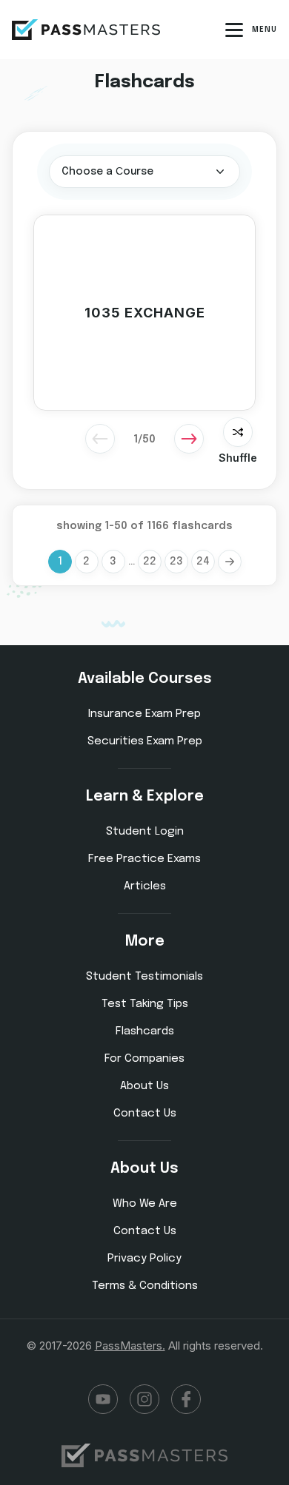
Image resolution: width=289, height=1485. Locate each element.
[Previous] (100, 439)
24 (203, 561)
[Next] (189, 439)
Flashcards (145, 1031)
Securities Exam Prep (144, 741)
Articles (145, 886)
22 (149, 561)
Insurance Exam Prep (144, 714)
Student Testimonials (144, 977)
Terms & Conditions (145, 1286)
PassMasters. (130, 1345)
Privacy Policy (144, 1259)
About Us (144, 1086)
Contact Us (144, 1113)
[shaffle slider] (238, 432)
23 (176, 561)
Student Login (145, 832)
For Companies (144, 1059)
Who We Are (145, 1204)
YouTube (103, 1399)
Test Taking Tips (145, 1004)
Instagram (144, 1399)
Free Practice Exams (144, 859)
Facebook (186, 1399)
